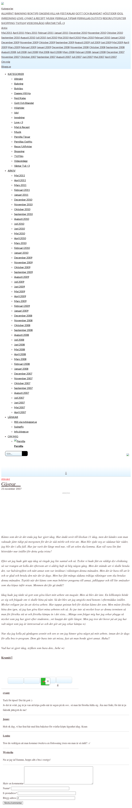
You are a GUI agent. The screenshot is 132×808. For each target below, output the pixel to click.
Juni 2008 (32, 51)
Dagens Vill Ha (49, 13)
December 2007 (115, 51)
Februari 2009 (28, 47)
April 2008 (56, 51)
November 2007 (10, 56)
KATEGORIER (16, 73)
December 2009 (10, 42)
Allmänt (7, 13)
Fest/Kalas (67, 13)
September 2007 (46, 56)
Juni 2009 (106, 42)
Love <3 (22, 18)
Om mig (5, 61)
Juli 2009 (95, 42)
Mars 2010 (88, 37)
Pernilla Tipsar (65, 18)
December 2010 (78, 32)
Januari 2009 (44, 47)
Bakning (20, 13)
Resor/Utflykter (114, 18)
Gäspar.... (11, 483)
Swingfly (19, 426)
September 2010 (10, 37)
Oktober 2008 (97, 47)
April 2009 (20, 296)
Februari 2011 (46, 32)
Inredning (8, 18)
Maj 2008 (44, 51)
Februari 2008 (83, 51)
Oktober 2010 (115, 32)
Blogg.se (6, 66)
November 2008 (79, 47)
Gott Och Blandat (88, 13)
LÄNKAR (13, 416)
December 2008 (61, 47)
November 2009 (29, 42)
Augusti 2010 (27, 37)
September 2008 (115, 47)
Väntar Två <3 (55, 22)
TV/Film (20, 22)
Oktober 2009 (47, 42)
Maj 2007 (99, 56)
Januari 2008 (99, 51)
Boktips (32, 13)
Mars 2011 (31, 32)
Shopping (8, 22)
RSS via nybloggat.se (25, 421)
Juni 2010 (52, 37)
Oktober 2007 (28, 56)
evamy (6, 693)
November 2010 (97, 32)
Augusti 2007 (63, 56)
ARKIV (11, 170)
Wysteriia (8, 752)
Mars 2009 (14, 47)
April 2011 (18, 32)
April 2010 (75, 37)
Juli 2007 (77, 56)
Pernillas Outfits (89, 18)
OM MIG (13, 436)
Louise (6, 735)
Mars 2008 (68, 51)
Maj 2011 (6, 32)
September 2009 (65, 42)
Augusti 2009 (82, 42)
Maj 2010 (63, 37)
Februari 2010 (102, 37)
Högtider (109, 13)
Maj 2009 (117, 42)
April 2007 (111, 56)
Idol (120, 13)
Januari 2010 (118, 37)
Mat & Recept (36, 18)
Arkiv (4, 27)
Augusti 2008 (8, 51)
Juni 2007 (87, 56)
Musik (50, 18)
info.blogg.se (21, 431)
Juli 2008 (22, 51)
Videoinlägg (35, 22)
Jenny (6, 719)
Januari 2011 (61, 32)
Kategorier (7, 8)
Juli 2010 (41, 37)
